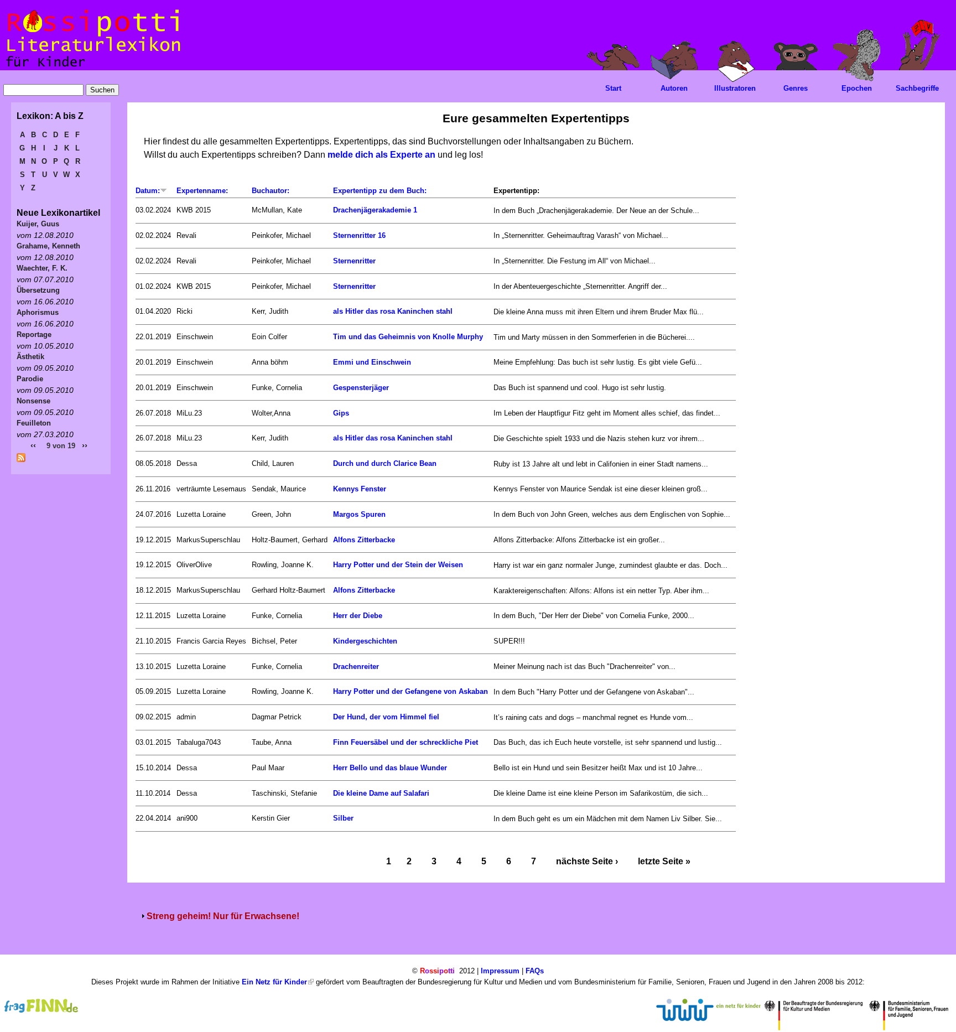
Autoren (674, 88)
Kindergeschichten (365, 641)
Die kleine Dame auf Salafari (381, 793)
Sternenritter (354, 261)
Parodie (30, 379)
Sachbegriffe (917, 88)
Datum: (148, 190)
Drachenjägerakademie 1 (375, 210)
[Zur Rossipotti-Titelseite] (92, 67)
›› (84, 445)
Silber (343, 818)
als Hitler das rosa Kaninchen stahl (393, 311)
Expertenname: (202, 190)
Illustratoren (735, 88)
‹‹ (33, 445)
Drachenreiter (356, 666)
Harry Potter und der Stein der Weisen (398, 565)
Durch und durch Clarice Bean (385, 463)
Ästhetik (30, 356)
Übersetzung (38, 290)
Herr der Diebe (357, 615)
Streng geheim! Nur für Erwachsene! (223, 916)
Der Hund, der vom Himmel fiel (386, 717)
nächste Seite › (587, 861)
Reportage (34, 334)
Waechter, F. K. (42, 268)
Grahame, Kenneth (48, 246)
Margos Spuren (359, 514)
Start (613, 88)
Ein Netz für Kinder (274, 982)
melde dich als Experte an (381, 154)
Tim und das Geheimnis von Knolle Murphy (408, 337)
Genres (795, 88)
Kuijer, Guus (38, 224)
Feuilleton (34, 423)
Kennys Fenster (359, 489)
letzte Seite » (664, 861)
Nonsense (33, 401)
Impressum (500, 971)
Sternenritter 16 (359, 235)
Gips (341, 413)
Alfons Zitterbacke (364, 540)
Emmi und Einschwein (372, 362)
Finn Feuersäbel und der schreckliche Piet (405, 742)
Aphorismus (38, 312)
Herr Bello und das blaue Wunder (390, 768)
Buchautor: (270, 190)
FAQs (535, 971)
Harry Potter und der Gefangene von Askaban (410, 691)
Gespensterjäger (361, 387)
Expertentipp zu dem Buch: (380, 190)
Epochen (856, 88)
